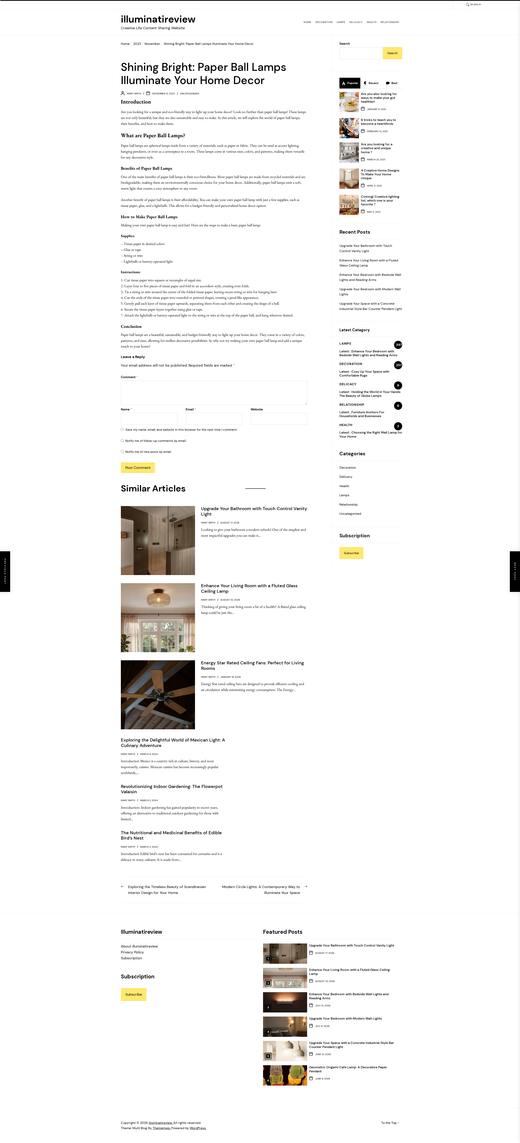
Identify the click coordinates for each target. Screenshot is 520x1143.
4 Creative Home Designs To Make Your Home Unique (380, 174)
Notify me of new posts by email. (148, 452)
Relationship (390, 22)
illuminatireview (158, 19)
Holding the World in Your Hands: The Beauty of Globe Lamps (370, 394)
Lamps (341, 22)
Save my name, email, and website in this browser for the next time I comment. (181, 430)
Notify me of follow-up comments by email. (155, 441)
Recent (373, 83)
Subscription (131, 958)
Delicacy (356, 22)
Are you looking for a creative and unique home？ (376, 148)
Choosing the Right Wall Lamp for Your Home (370, 434)
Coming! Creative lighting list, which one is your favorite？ (380, 200)
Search (344, 44)
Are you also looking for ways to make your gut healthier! (379, 98)
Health (372, 22)
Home (307, 22)
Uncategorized (189, 93)
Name (126, 409)
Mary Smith (134, 93)
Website (257, 409)
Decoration (324, 22)
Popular (352, 83)
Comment (129, 377)
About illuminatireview (139, 946)
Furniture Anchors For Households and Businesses (361, 414)
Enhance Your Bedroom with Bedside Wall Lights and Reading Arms (370, 277)
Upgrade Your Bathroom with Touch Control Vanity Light (365, 248)
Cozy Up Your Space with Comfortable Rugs (364, 373)
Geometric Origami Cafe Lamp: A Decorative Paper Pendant (348, 1069)
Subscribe (351, 553)
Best (394, 83)
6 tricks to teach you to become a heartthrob (378, 122)
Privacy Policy (132, 952)
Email (191, 409)
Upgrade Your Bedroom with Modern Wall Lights (370, 292)
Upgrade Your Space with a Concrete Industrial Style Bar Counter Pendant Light (370, 306)
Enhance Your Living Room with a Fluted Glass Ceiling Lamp (368, 263)
